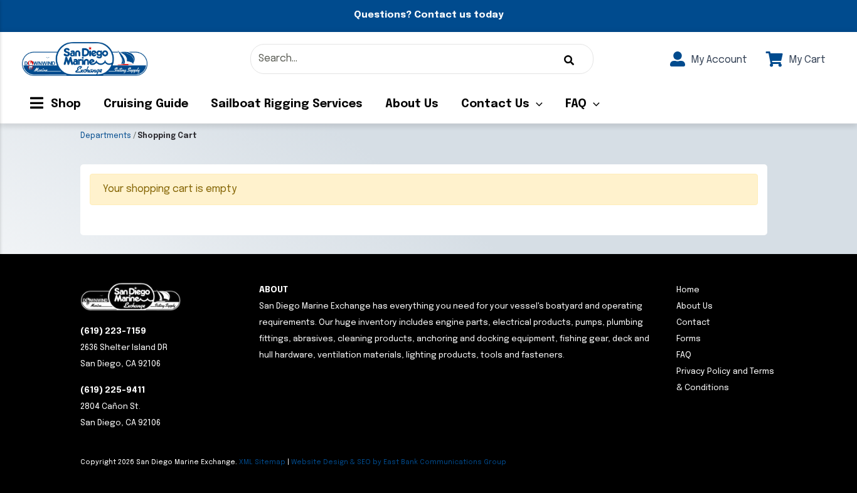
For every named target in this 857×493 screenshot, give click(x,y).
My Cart (806, 60)
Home (688, 290)
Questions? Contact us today (428, 15)
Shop (64, 104)
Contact (693, 323)
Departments (105, 136)
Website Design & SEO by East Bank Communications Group (398, 462)
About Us (412, 104)
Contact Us (495, 104)
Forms (688, 339)
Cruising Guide (146, 104)
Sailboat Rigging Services (287, 104)
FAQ (576, 104)
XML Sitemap (262, 462)
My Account (717, 60)
